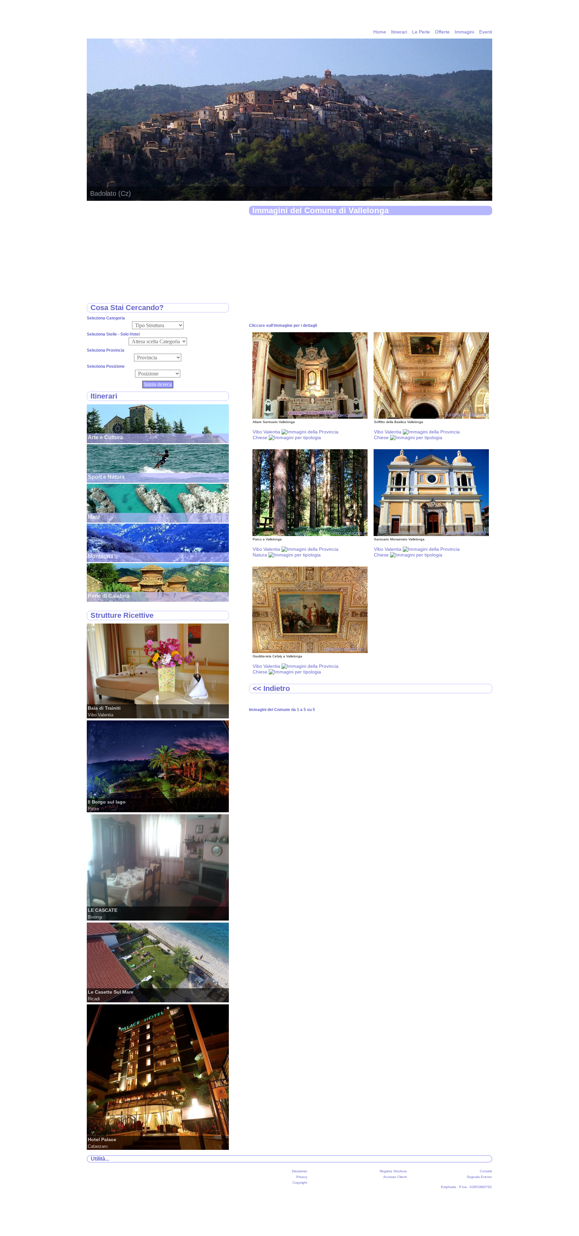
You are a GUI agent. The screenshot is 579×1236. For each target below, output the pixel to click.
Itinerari (399, 32)
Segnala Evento (479, 1177)
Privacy (301, 1177)
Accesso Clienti (395, 1177)
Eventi (485, 32)
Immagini (464, 32)
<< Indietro (271, 688)
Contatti (486, 1171)
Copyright (300, 1182)
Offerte (442, 32)
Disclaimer (299, 1171)
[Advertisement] (370, 269)
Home (379, 32)
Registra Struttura (393, 1171)
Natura (260, 554)
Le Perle (421, 32)
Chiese (261, 437)
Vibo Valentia (267, 431)
